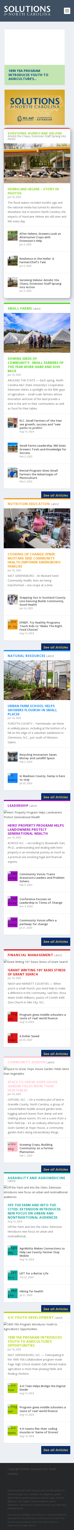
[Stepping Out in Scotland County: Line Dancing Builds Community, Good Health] (13, 599)
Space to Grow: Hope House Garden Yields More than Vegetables (33, 1086)
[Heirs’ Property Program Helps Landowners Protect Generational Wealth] (37, 815)
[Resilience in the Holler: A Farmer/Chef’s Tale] (13, 261)
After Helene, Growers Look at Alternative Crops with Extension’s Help (40, 237)
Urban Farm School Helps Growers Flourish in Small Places (32, 710)
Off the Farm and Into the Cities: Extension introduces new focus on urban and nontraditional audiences (34, 1211)
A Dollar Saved (29, 1036)
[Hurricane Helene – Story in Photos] (37, 163)
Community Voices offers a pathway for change (38, 922)
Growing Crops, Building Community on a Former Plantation (36, 1148)
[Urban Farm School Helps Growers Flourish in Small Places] (37, 680)
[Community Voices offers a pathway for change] (13, 922)
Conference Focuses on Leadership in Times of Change (41, 900)
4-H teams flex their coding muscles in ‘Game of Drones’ (39, 1430)
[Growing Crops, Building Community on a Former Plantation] (13, 1147)
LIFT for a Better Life (34, 1273)
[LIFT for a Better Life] (13, 1275)
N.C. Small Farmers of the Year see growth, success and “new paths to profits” (41, 424)
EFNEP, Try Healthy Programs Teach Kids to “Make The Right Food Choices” (41, 626)
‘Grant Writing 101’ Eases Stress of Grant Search (37, 972)
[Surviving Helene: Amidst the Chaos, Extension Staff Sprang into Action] (13, 282)
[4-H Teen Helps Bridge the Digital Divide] (13, 1388)
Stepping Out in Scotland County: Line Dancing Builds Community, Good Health (43, 601)
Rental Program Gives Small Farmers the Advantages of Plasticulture (39, 474)
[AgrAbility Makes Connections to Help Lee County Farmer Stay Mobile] (13, 1250)
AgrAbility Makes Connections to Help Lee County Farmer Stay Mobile (42, 1252)
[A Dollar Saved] (13, 1038)
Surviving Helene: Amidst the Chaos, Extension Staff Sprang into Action (40, 283)
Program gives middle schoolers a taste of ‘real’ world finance (43, 1016)
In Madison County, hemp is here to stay (42, 777)
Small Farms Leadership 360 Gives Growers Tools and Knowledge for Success (43, 449)
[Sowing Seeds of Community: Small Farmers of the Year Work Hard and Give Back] (37, 333)
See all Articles (55, 495)
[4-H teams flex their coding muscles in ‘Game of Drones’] (13, 1431)
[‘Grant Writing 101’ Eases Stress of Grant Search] (37, 962)
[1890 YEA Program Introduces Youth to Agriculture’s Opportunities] (37, 1326)
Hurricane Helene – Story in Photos (34, 73)
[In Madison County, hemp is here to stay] (13, 778)
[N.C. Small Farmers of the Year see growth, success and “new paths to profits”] (13, 423)
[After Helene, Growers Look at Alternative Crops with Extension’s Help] (13, 236)
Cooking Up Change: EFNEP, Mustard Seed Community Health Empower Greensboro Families (34, 560)
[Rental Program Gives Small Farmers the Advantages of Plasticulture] (13, 472)
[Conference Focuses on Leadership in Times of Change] (13, 901)
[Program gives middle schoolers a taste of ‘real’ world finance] (13, 1017)
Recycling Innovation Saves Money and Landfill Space (38, 756)
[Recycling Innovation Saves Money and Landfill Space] (13, 757)
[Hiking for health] (13, 1293)
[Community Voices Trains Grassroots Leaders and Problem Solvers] (13, 876)
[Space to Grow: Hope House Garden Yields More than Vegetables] (37, 1071)
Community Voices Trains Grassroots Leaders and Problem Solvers (42, 877)
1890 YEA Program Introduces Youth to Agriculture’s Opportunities (35, 1341)
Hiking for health (31, 1291)
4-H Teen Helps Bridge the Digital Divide (43, 1387)
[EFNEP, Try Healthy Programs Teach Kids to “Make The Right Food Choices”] (13, 624)
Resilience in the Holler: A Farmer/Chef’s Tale (37, 260)
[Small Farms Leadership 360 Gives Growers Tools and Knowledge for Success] (13, 448)
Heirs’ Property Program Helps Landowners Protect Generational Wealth (36, 829)
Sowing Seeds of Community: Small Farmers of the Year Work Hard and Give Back (36, 364)
